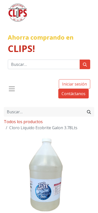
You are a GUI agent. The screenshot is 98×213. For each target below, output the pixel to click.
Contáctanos (73, 93)
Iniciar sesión (74, 84)
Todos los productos (23, 121)
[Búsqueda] (85, 64)
